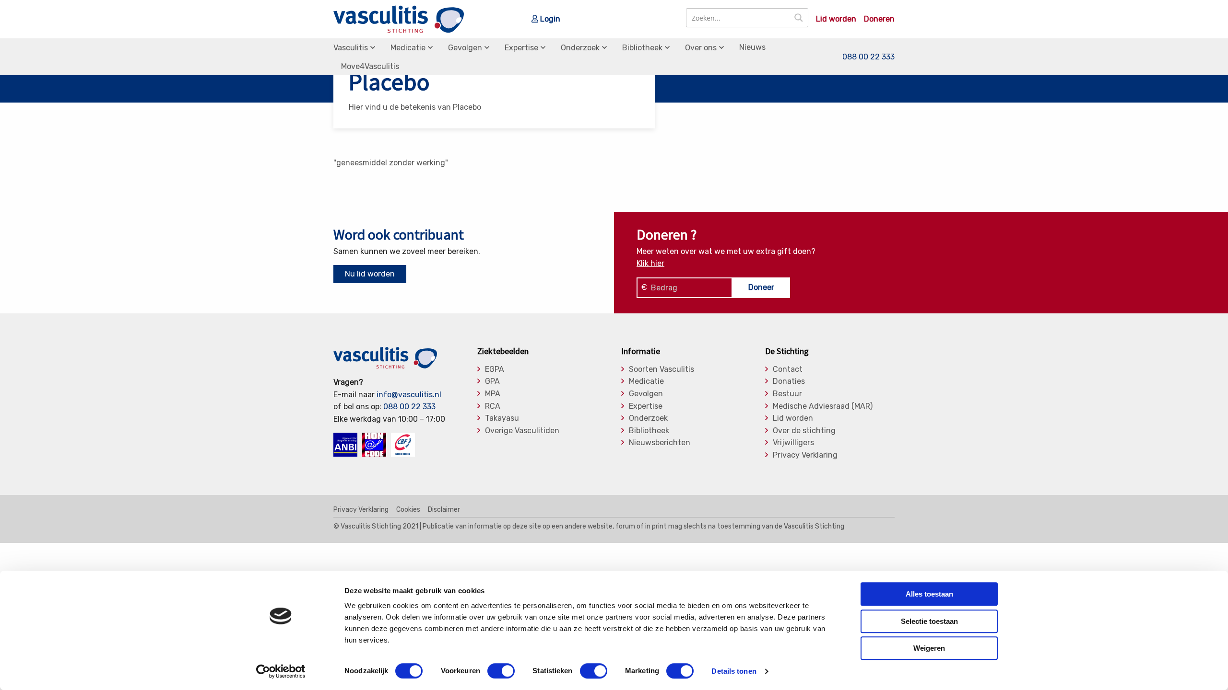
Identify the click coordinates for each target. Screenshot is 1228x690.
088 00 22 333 (868, 56)
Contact (788, 369)
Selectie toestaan (929, 621)
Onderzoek (580, 47)
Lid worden (836, 19)
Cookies (408, 509)
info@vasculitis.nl (409, 394)
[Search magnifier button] (799, 18)
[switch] (501, 670)
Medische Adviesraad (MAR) (823, 406)
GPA (492, 381)
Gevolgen (465, 47)
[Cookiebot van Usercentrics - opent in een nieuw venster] (281, 671)
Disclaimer (444, 509)
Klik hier (650, 263)
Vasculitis (350, 47)
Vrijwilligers (793, 443)
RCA (492, 406)
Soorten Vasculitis (661, 369)
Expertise (521, 47)
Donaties (789, 381)
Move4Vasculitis (370, 66)
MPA (492, 394)
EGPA (494, 369)
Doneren (879, 19)
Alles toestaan (929, 594)
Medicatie (407, 47)
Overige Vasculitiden (522, 431)
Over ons (701, 47)
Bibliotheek (642, 47)
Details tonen (733, 671)
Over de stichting (804, 431)
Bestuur (787, 394)
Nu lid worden (370, 273)
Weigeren (929, 648)
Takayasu (502, 418)
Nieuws (752, 47)
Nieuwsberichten (659, 443)
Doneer (761, 287)
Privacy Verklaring (805, 455)
